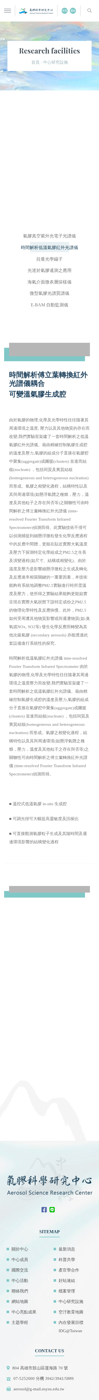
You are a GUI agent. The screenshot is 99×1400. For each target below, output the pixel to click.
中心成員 (20, 1259)
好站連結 (67, 1280)
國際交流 (20, 1270)
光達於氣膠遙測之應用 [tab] (50, 270)
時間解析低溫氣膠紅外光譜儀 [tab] (49, 247)
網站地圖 (20, 1301)
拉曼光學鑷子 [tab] (49, 259)
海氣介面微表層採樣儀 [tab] (50, 282)
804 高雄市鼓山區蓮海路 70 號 (40, 1368)
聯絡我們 (20, 1291)
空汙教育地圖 (71, 1312)
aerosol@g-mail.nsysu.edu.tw (38, 1389)
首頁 (35, 62)
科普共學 (67, 1259)
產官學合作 (69, 1270)
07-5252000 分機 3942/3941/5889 (43, 1378)
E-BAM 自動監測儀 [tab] (49, 305)
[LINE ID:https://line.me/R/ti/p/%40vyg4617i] (53, 1210)
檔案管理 (67, 1291)
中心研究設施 (71, 1301)
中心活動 (20, 1280)
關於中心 (20, 1249)
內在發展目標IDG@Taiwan (71, 1326)
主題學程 (20, 1322)
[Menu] (7, 11)
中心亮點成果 (24, 1312)
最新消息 (67, 1249)
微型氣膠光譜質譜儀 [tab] (49, 293)
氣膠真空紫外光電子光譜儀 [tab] (49, 236)
